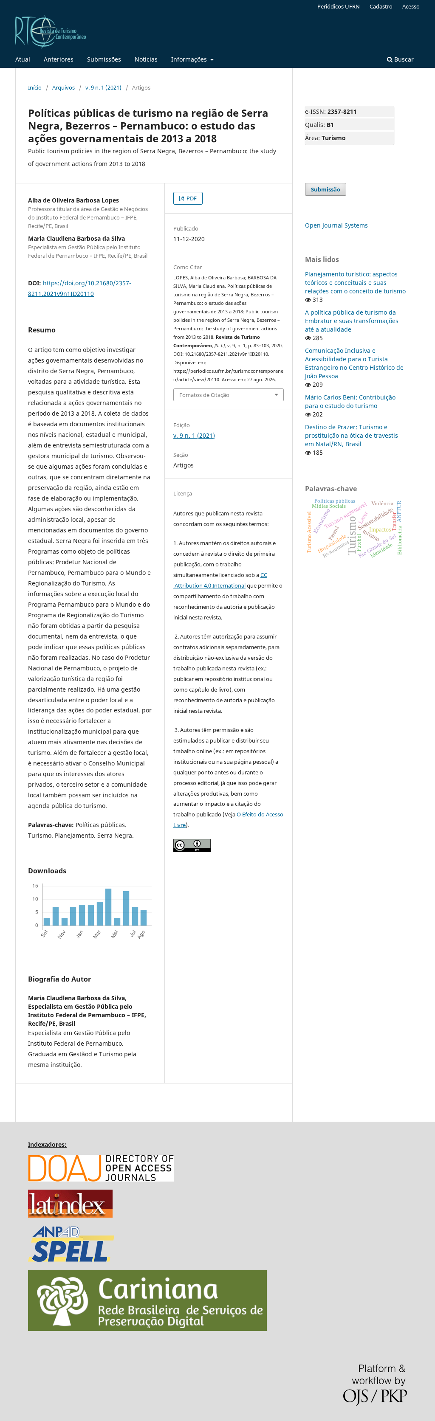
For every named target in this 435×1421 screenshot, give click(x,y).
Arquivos (63, 87)
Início (35, 87)
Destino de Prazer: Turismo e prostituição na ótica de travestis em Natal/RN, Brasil (351, 435)
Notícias (146, 59)
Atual (22, 59)
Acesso (411, 6)
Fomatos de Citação (204, 395)
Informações (190, 59)
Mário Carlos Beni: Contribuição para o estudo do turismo (350, 401)
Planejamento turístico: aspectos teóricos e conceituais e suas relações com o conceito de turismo (355, 282)
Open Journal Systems (336, 225)
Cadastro (381, 6)
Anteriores (58, 59)
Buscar (403, 59)
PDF (191, 198)
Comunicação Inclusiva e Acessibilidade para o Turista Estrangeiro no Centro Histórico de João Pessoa (354, 363)
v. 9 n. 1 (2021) (103, 87)
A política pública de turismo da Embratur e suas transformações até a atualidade (351, 320)
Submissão (325, 189)
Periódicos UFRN (338, 6)
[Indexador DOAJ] (101, 1179)
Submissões (104, 59)
